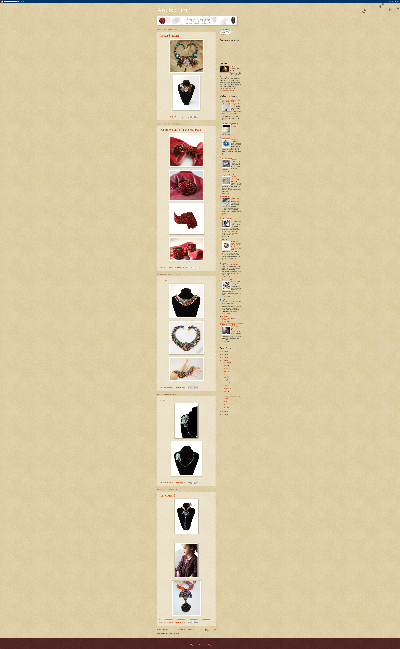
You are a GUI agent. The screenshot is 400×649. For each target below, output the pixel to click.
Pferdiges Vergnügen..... (235, 160)
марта (226, 386)
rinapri (224, 263)
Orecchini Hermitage (234, 177)
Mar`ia (234, 66)
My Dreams (225, 300)
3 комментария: (180, 622)
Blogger (210, 645)
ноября (226, 365)
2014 (223, 354)
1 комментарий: (180, 117)
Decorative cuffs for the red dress (180, 129)
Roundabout (234, 140)
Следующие (162, 629)
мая (225, 380)
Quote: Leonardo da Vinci (236, 125)
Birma (163, 280)
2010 (223, 414)
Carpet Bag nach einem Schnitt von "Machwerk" (236, 221)
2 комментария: (180, 482)
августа (226, 374)
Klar (162, 400)
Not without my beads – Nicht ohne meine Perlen (231, 100)
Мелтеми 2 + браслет (228, 301)
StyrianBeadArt (227, 158)
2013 (223, 357)
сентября (227, 371)
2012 (223, 360)
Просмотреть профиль (227, 90)
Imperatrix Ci (167, 495)
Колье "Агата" (226, 318)
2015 (223, 351)
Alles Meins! (226, 240)
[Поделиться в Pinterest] (197, 117)
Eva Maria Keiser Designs (230, 123)
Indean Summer (169, 35)
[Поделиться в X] (193, 117)
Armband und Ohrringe (235, 199)
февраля (227, 388)
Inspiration (234, 281)
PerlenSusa (225, 196)
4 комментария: (180, 387)
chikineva (225, 316)
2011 (223, 411)
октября (226, 368)
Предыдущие (210, 629)
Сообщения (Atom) (174, 633)
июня (225, 377)
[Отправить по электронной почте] (189, 117)
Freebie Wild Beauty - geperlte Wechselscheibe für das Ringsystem (236, 245)
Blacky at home (227, 218)
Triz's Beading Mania (228, 325)
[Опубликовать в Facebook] (195, 117)
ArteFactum (172, 9)
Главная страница (186, 629)
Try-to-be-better (227, 138)
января (226, 391)
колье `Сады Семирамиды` (230, 264)
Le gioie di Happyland (229, 175)
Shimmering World (228, 280)
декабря (226, 363)
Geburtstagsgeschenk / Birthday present (236, 105)
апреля (226, 383)
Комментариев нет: (181, 267)
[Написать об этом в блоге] (191, 117)
